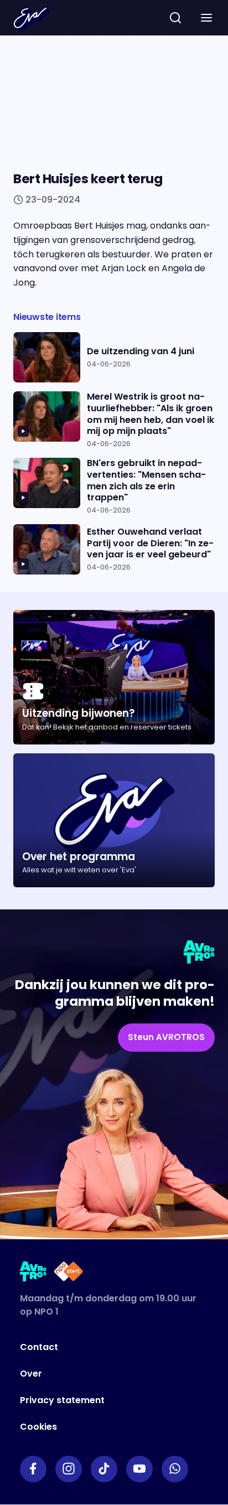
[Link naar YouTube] (139, 1469)
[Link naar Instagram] (68, 1469)
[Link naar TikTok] (104, 1469)
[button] (206, 17)
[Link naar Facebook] (33, 1469)
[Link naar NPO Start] (69, 1273)
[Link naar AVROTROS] (33, 1273)
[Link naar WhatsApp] (175, 1469)
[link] (166, 1037)
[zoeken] (175, 17)
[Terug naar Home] (31, 19)
